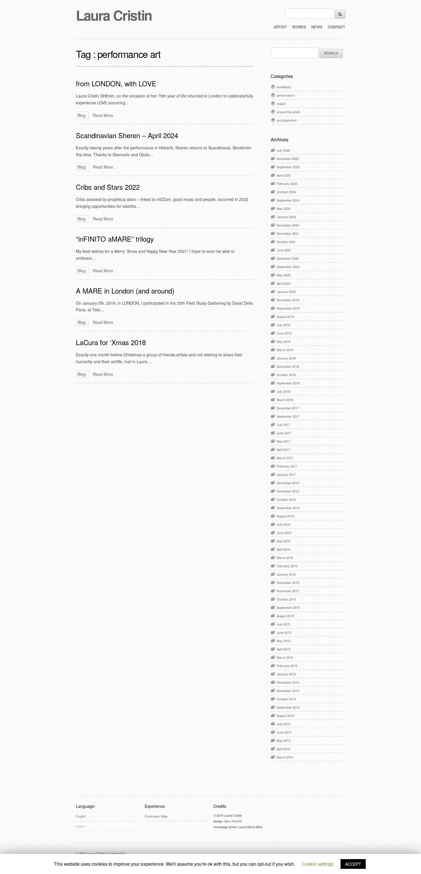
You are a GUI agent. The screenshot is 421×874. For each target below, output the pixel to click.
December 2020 (288, 258)
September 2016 (288, 507)
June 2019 (284, 333)
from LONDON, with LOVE (116, 83)
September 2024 (288, 200)
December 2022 (288, 225)
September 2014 (288, 707)
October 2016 (286, 499)
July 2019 (283, 324)
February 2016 (287, 566)
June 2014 (284, 732)
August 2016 (285, 516)
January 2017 (286, 474)
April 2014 (283, 748)
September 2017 (288, 416)
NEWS (316, 27)
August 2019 (285, 316)
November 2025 (288, 158)
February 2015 (287, 665)
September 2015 (288, 607)
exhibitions (284, 87)
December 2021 (288, 233)
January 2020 (286, 291)
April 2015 (283, 649)
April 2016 (283, 549)
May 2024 (283, 208)
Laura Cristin (114, 15)
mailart (281, 103)
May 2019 (283, 341)
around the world (288, 112)
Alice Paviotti (233, 821)
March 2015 (285, 657)
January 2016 (286, 574)
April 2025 (283, 175)
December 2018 (288, 366)
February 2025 (287, 183)
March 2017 (285, 457)
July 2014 (283, 724)
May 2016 (283, 541)
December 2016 (288, 482)
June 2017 (284, 433)
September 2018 (288, 383)
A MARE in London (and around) (125, 291)
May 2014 (283, 740)
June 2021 (284, 250)
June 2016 (284, 532)
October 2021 (286, 241)
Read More (103, 115)
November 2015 (288, 590)
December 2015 (288, 582)
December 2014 (288, 682)
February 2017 (287, 466)
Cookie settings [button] (317, 864)
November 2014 (288, 690)
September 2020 (288, 266)
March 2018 (285, 399)
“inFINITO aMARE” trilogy (115, 239)
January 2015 (286, 674)
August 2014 (285, 715)
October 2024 (286, 191)
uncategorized (286, 120)
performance (285, 95)
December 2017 (288, 408)
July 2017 (283, 424)
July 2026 (283, 150)
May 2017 (283, 441)
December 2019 (288, 300)
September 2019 (288, 308)
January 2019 (286, 358)
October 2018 (286, 374)
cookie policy (117, 853)
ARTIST (280, 27)
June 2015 (284, 632)
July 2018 (283, 391)
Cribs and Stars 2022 (108, 187)
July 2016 (283, 524)
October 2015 (286, 599)
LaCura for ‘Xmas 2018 (111, 342)
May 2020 (283, 275)
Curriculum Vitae (156, 816)
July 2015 (283, 624)
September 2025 (288, 167)
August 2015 (285, 615)
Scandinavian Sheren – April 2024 (127, 135)
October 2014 (286, 699)
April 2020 (283, 283)
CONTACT (336, 27)
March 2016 (285, 557)
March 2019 (285, 349)
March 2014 (285, 757)
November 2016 (288, 491)
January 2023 (286, 216)
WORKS (299, 27)
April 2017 (283, 449)
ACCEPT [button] (353, 864)
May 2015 (283, 640)
